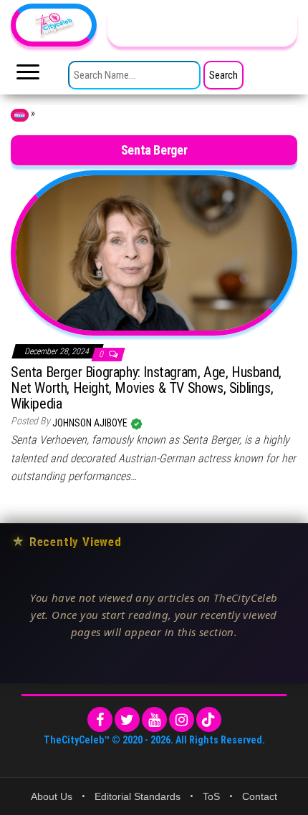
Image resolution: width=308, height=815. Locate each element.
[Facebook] (99, 719)
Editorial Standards (138, 796)
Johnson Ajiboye (91, 423)
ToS (211, 796)
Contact (259, 796)
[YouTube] (154, 719)
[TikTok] (208, 719)
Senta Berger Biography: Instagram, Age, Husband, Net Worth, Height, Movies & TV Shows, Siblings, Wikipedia (146, 387)
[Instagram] (181, 719)
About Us (51, 796)
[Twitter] (127, 719)
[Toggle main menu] (27, 75)
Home (19, 115)
